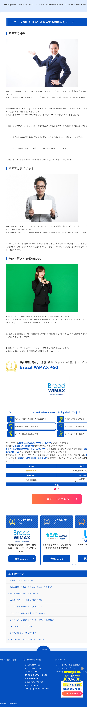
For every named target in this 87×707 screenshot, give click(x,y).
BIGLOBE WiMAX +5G (34, 682)
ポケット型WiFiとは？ (9, 660)
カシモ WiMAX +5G (33, 668)
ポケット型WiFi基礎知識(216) (51, 4)
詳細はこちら (22, 558)
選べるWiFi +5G (31, 678)
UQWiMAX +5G (31, 672)
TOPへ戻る (43, 649)
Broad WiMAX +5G (39, 367)
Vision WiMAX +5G (33, 685)
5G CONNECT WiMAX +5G (36, 675)
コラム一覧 (12, 704)
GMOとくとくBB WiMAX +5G (37, 689)
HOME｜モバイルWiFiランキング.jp (18, 4)
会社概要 (3, 704)
